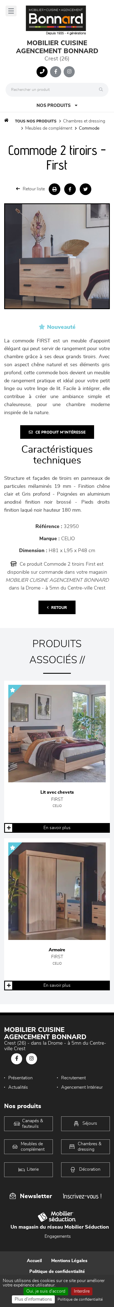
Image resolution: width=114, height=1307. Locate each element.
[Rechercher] (102, 90)
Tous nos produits (35, 121)
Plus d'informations (33, 1299)
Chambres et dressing (84, 121)
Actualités (18, 1087)
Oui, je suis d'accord (45, 1291)
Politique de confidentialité (57, 1271)
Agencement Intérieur (82, 1087)
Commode (89, 128)
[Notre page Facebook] (55, 71)
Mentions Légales (69, 1261)
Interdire (82, 1291)
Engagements (58, 1236)
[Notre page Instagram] (69, 71)
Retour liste (34, 189)
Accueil (34, 1261)
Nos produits (54, 105)
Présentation (20, 1078)
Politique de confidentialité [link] (80, 1299)
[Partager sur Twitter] (85, 189)
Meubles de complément (48, 128)
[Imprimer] (54, 189)
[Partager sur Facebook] (70, 189)
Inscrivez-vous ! (82, 1196)
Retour (59, 608)
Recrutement (73, 1078)
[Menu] (11, 11)
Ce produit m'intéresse (60, 432)
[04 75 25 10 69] (42, 71)
